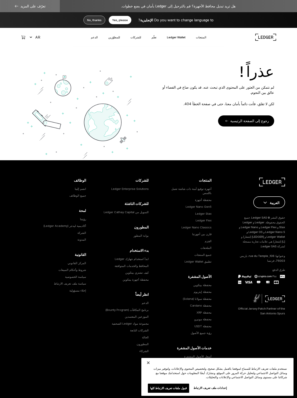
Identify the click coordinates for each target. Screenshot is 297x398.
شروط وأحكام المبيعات (72, 270)
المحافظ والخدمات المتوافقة (132, 266)
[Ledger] (265, 37)
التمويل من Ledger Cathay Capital (126, 212)
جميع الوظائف (77, 195)
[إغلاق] (148, 363)
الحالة (145, 337)
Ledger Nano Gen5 (199, 206)
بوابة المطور (141, 235)
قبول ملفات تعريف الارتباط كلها (168, 388)
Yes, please (120, 20)
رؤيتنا (83, 219)
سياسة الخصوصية (75, 276)
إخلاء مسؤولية (77, 290)
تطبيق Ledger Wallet (198, 261)
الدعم (94, 37)
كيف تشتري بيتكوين (137, 272)
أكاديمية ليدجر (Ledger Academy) (64, 226)
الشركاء (144, 351)
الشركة (81, 232)
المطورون (143, 344)
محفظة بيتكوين (202, 285)
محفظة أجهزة (203, 200)
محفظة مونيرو (203, 319)
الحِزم (208, 241)
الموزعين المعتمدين (137, 316)
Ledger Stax (203, 213)
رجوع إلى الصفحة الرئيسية (249, 121)
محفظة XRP (204, 312)
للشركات (135, 37)
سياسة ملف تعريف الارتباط (70, 283)
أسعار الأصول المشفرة (198, 356)
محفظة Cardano (201, 305)
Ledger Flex (204, 220)
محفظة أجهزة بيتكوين (136, 279)
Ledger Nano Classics (197, 227)
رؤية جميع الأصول (201, 333)
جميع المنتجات (203, 254)
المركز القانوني (77, 263)
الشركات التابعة (139, 330)
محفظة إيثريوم (203, 291)
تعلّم (154, 37)
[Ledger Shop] (23, 37)
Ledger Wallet (176, 37)
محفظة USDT (203, 326)
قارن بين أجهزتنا (202, 234)
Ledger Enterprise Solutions (130, 189)
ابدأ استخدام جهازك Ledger (132, 259)
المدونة (81, 239)
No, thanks (94, 20)
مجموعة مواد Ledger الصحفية (130, 323)
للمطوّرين (114, 37)
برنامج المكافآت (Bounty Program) (127, 310)
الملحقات (206, 248)
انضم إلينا (80, 189)
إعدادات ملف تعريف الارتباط (210, 388)
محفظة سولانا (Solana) (197, 298)
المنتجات (201, 37)
